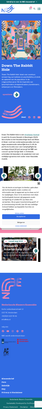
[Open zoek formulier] (34, 8)
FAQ (3, 389)
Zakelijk (6, 386)
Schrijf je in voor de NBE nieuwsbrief (21, 2)
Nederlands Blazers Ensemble (21, 399)
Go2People (31, 403)
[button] (39, 183)
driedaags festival (32, 135)
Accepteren (21, 216)
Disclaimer (24, 407)
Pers (4, 382)
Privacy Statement (10, 407)
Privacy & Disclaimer (12, 392)
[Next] (36, 250)
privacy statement (21, 225)
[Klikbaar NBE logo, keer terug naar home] (8, 9)
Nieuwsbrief (8, 379)
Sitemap (33, 407)
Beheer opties (19, 213)
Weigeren (21, 222)
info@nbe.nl (6, 319)
